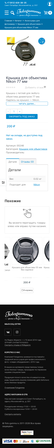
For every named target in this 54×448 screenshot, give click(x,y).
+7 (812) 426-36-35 (16, 2)
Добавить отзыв (34, 87)
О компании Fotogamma (14, 388)
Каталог (18, 20)
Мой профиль (50, 4)
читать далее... (27, 103)
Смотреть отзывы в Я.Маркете (18, 345)
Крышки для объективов (29, 24)
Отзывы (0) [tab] (27, 161)
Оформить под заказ (22, 116)
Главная (8, 20)
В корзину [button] (28, 290)
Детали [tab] (12, 161)
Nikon (37, 184)
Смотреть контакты (13, 414)
